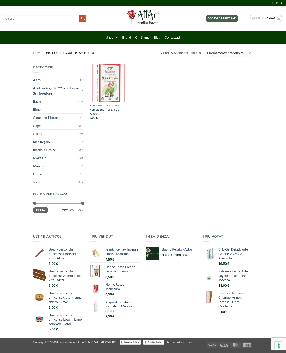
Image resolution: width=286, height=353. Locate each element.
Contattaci (172, 37)
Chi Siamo (142, 37)
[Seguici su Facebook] (273, 3)
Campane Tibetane (46, 117)
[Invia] (82, 18)
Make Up (39, 158)
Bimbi (37, 109)
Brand (126, 37)
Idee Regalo (41, 142)
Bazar (37, 101)
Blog (157, 37)
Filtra (40, 210)
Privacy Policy (131, 342)
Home (37, 53)
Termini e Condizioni (180, 342)
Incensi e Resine (44, 150)
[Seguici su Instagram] (277, 3)
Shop (109, 37)
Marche (38, 166)
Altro (37, 80)
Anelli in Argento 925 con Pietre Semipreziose (56, 90)
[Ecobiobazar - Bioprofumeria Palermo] (143, 19)
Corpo (37, 134)
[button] (222, 18)
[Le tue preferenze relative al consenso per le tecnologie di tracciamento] (279, 346)
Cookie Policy (155, 342)
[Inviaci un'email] (281, 3)
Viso (36, 182)
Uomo (37, 174)
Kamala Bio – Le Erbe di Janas (105, 111)
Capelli (38, 126)
